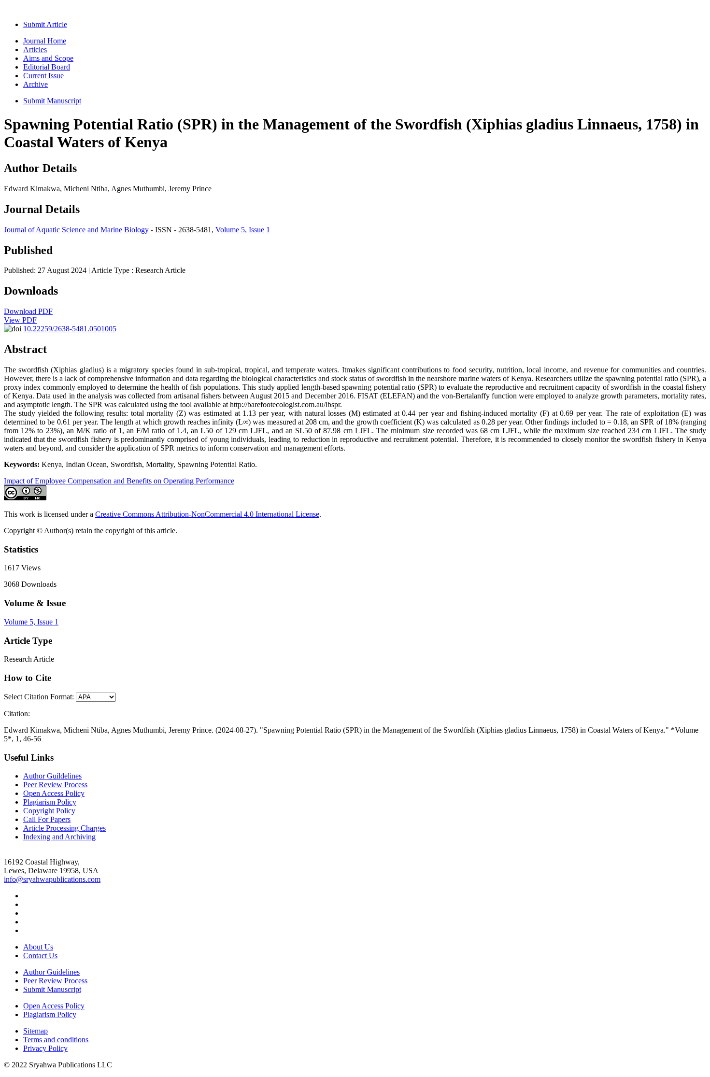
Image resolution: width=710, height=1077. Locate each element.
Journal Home (44, 41)
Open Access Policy (54, 793)
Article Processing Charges (64, 828)
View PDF (20, 320)
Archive (35, 84)
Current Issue (43, 75)
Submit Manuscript (52, 101)
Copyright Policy (49, 811)
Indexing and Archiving (59, 837)
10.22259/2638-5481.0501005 (69, 329)
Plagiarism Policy (49, 802)
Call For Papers (47, 819)
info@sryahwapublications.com (52, 879)
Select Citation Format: (39, 697)
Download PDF (28, 311)
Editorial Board (46, 67)
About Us (38, 947)
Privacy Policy (45, 1048)
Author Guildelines (52, 776)
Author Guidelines (51, 972)
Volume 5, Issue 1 (242, 230)
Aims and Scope (48, 58)
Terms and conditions (55, 1039)
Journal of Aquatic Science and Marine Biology (76, 230)
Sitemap (35, 1031)
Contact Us (40, 955)
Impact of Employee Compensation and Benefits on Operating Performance (119, 481)
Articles (35, 49)
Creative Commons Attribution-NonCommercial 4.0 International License (207, 514)
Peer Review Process (55, 784)
